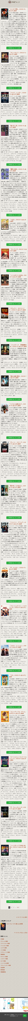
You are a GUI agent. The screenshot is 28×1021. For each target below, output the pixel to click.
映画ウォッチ (14, 2)
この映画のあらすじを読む (14, 48)
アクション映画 (4, 941)
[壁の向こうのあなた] (4, 486)
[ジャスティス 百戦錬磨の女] (5, 345)
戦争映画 (3, 969)
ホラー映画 (3, 961)
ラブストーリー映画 (5, 952)
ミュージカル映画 (5, 963)
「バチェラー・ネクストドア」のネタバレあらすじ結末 (17, 309)
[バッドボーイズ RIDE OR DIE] (5, 845)
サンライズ (12, 252)
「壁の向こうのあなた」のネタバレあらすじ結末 (17, 486)
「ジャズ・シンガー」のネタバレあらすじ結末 (17, 93)
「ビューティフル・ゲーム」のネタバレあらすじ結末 (18, 712)
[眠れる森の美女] (5, 376)
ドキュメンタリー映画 (6, 965)
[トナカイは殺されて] (4, 404)
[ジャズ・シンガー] (5, 92)
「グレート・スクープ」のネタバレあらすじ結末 (17, 443)
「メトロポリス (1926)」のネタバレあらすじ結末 (17, 276)
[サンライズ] (5, 249)
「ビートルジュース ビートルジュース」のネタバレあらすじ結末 (18, 758)
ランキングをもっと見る (21, 932)
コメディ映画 (4, 947)
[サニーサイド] (5, 52)
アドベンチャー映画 (5, 943)
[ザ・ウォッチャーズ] (4, 807)
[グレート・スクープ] (4, 442)
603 (18, 907)
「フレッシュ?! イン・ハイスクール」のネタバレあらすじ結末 (18, 607)
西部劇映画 (3, 972)
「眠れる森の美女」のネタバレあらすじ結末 (17, 377)
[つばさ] (5, 219)
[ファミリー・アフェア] (4, 522)
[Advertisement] (14, 985)
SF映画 (2, 939)
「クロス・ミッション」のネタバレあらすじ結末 (17, 646)
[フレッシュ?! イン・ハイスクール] (5, 606)
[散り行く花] (5, 125)
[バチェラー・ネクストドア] (4, 308)
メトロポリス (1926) (14, 279)
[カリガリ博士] (4, 9)
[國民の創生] (5, 169)
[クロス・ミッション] (5, 645)
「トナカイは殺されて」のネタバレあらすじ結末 (17, 404)
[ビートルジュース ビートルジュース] (5, 757)
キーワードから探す (22, 917)
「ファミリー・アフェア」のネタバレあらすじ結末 (17, 523)
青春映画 (3, 954)
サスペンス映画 (4, 956)
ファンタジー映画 (5, 945)
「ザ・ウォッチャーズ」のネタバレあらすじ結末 (17, 808)
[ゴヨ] (5, 675)
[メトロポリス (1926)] (5, 275)
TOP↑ (25, 1015)
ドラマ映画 (3, 950)
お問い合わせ (6, 1014)
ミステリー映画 (4, 958)
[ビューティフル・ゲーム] (5, 712)
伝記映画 (3, 967)
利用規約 (12, 1014)
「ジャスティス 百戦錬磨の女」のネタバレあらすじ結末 (18, 345)
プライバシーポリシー (19, 1014)
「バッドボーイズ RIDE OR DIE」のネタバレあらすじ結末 (17, 847)
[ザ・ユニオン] (4, 567)
